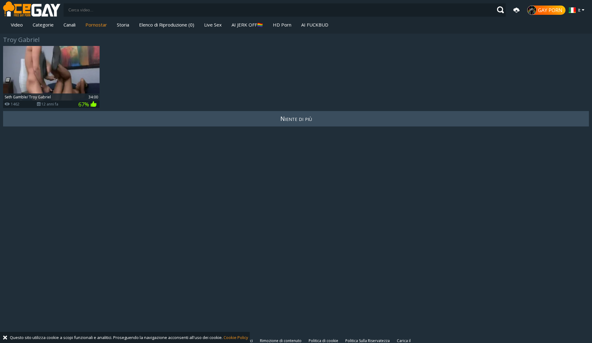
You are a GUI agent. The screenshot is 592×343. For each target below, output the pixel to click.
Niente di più (296, 118)
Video (17, 25)
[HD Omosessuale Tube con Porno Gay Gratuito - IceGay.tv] (31, 10)
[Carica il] (516, 10)
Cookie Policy (236, 337)
